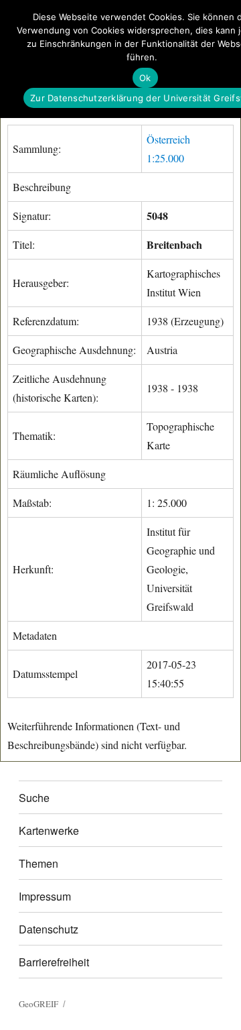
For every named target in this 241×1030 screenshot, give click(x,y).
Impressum (45, 896)
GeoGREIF (38, 1004)
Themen (38, 863)
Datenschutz (48, 929)
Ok (145, 77)
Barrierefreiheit (54, 962)
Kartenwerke (49, 830)
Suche (34, 797)
